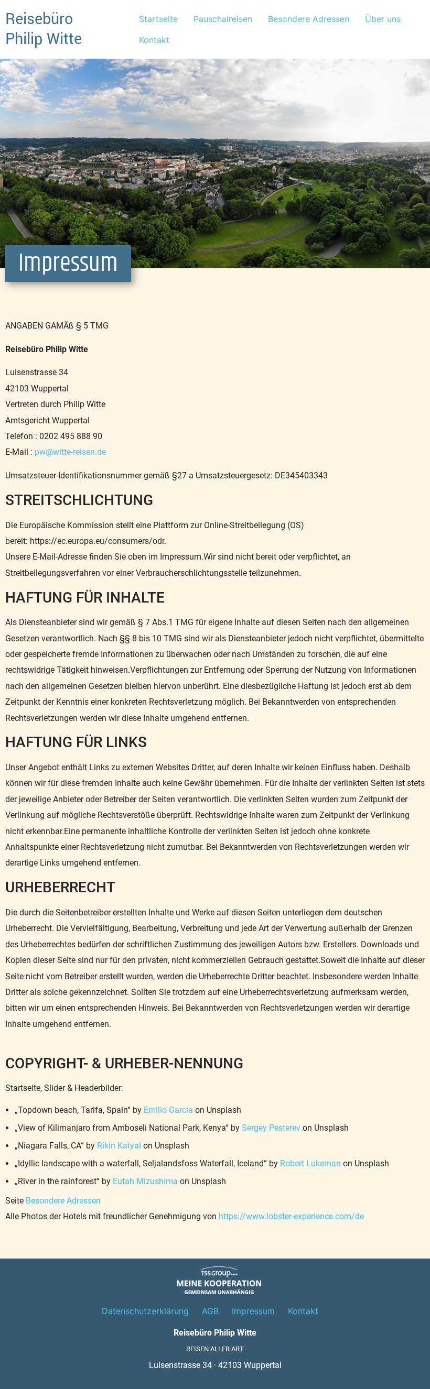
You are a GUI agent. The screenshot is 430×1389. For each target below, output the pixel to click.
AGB (210, 1311)
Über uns (383, 19)
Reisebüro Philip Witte (43, 29)
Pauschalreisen (223, 19)
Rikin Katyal (119, 1146)
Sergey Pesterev (271, 1128)
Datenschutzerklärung (145, 1311)
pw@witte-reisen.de (70, 452)
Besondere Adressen (308, 19)
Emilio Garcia (168, 1110)
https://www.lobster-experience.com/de (291, 1216)
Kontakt (154, 40)
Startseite (158, 19)
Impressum (253, 1311)
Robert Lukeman (310, 1163)
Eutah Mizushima (145, 1181)
